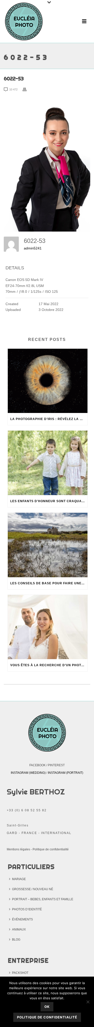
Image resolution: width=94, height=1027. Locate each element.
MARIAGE (19, 879)
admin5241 (33, 248)
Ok (47, 1007)
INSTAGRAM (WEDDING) (28, 773)
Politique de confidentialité (51, 849)
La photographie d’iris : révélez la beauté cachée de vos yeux (48, 419)
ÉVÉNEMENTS (22, 919)
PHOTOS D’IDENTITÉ (27, 909)
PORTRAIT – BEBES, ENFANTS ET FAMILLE (42, 899)
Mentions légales (18, 849)
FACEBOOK (37, 765)
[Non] (87, 1001)
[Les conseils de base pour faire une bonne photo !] (47, 545)
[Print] (27, 89)
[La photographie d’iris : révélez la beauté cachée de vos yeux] (47, 381)
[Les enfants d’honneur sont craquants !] (47, 463)
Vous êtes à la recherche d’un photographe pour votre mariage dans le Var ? (48, 665)
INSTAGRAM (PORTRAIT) (65, 773)
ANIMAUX (19, 929)
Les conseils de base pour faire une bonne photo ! (48, 583)
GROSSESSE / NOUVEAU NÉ (32, 889)
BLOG (16, 939)
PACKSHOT (20, 973)
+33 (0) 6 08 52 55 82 (27, 810)
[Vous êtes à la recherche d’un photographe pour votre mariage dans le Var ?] (47, 627)
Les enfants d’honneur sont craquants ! (48, 501)
